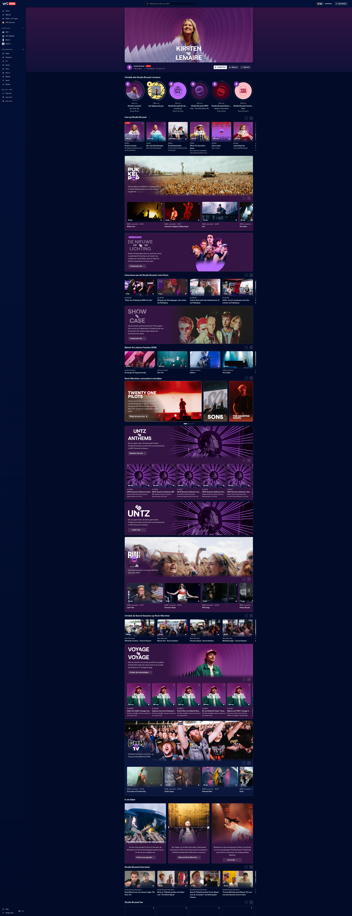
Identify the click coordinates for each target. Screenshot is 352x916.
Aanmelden (342, 3)
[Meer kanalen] (23, 28)
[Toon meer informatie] (142, 124)
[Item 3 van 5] (190, 423)
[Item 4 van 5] (191, 423)
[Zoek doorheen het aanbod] (23, 49)
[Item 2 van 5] (188, 423)
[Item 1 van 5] (185, 423)
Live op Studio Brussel (135, 117)
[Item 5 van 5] (193, 423)
